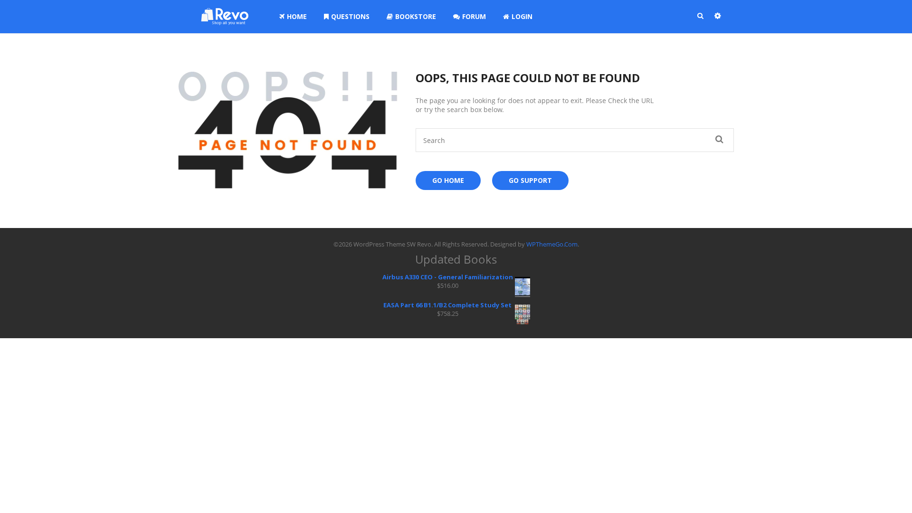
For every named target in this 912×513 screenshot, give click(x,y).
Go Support (530, 180)
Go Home (448, 180)
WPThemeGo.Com (552, 244)
